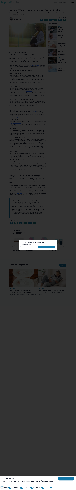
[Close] (55, 241)
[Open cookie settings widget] (2, 486)
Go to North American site (47, 247)
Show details (49, 487)
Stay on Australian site (28, 247)
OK (66, 478)
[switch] (21, 488)
